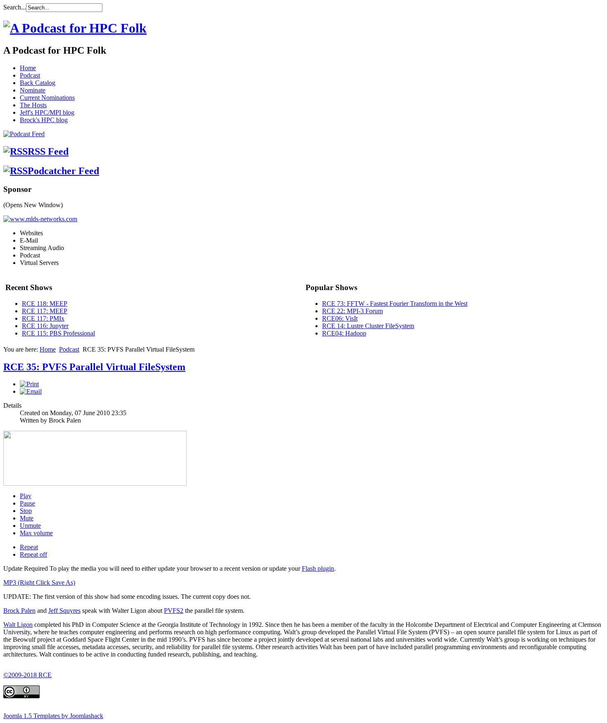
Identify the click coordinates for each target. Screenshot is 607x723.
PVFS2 (173, 610)
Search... (14, 7)
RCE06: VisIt (340, 318)
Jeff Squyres (64, 610)
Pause (27, 503)
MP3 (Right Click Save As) (39, 582)
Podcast (30, 75)
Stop (26, 510)
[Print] (29, 383)
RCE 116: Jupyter (45, 325)
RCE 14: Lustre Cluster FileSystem (368, 325)
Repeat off (33, 554)
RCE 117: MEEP (44, 310)
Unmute (30, 525)
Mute (26, 518)
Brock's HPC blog (44, 119)
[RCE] (75, 28)
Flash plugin (318, 568)
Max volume (36, 532)
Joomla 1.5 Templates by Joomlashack (53, 715)
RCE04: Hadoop (344, 333)
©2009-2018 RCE (27, 674)
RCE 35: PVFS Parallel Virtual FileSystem (94, 367)
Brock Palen (19, 610)
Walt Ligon (18, 624)
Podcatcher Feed (63, 170)
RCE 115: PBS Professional (58, 333)
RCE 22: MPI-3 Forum (352, 310)
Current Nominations (47, 97)
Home (28, 67)
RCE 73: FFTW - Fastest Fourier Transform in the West (394, 303)
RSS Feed (48, 151)
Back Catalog (37, 82)
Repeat (29, 547)
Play (25, 495)
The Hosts (33, 105)
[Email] (31, 391)
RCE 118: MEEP (44, 303)
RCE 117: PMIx (43, 318)
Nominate (32, 90)
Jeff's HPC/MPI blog (47, 112)
